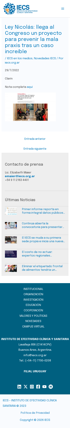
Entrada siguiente (35, 148)
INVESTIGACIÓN (33, 299)
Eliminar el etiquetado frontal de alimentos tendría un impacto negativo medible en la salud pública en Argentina (42, 268)
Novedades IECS (45, 58)
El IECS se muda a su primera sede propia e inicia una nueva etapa (42, 239)
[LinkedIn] (19, 387)
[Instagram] (32, 387)
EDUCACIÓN (33, 305)
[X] (25, 387)
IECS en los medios (19, 58)
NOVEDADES (33, 321)
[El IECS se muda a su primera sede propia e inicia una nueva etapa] (13, 241)
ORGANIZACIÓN (33, 294)
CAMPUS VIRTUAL (33, 326)
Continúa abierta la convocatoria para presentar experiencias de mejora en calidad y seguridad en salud (42, 225)
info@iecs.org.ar (35, 355)
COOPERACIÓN (33, 310)
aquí (30, 87)
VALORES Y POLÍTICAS (33, 316)
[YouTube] (44, 387)
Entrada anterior (35, 139)
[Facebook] (38, 387)
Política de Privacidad (35, 413)
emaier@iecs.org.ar (20, 176)
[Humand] (51, 387)
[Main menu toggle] (63, 9)
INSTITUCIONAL (33, 289)
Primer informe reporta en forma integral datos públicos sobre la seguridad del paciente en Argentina (42, 211)
